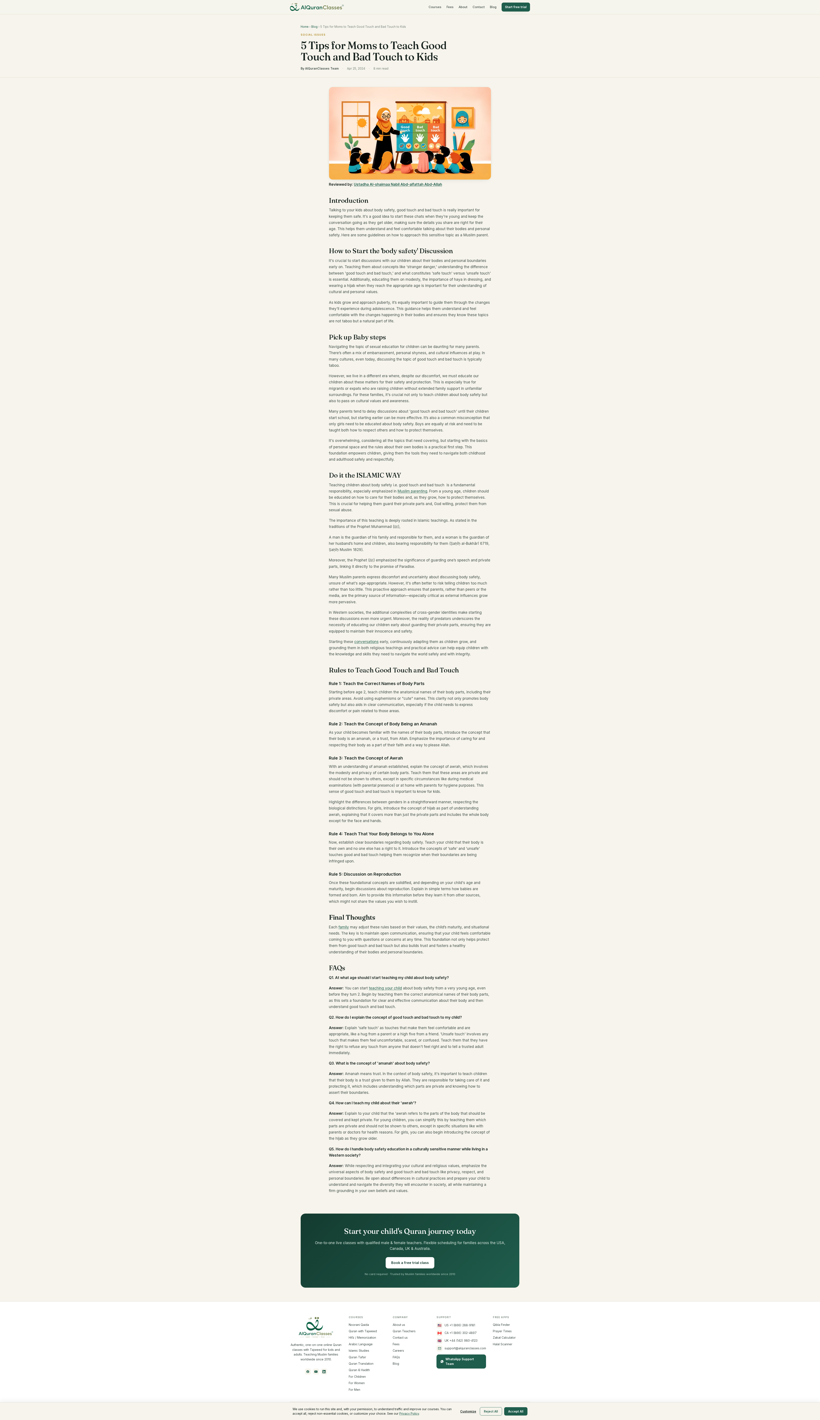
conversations (366, 642)
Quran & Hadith (359, 1370)
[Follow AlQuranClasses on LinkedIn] (324, 1372)
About (463, 7)
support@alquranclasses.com (465, 1348)
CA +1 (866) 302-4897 (457, 1333)
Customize (468, 1411)
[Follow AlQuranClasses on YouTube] (316, 1372)
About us (399, 1325)
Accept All (515, 1411)
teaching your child (385, 988)
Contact (479, 7)
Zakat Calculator (504, 1337)
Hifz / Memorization (362, 1337)
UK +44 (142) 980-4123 (458, 1341)
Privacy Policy (409, 1413)
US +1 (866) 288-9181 (456, 1325)
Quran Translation (361, 1363)
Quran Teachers (404, 1331)
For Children (357, 1376)
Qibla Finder (501, 1325)
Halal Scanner (502, 1344)
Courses (435, 7)
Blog (493, 7)
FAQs (396, 1357)
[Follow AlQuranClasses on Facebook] (308, 1372)
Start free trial (516, 7)
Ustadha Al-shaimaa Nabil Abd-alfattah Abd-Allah (398, 184)
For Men (354, 1389)
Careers (398, 1350)
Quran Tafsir (357, 1357)
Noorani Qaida (359, 1325)
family (343, 927)
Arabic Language (361, 1344)
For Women (357, 1383)
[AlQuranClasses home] (317, 7)
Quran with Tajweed (363, 1331)
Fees (450, 7)
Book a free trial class (410, 1263)
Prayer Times (502, 1331)
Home (305, 26)
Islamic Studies (359, 1350)
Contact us (400, 1337)
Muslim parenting (412, 491)
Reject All (491, 1411)
